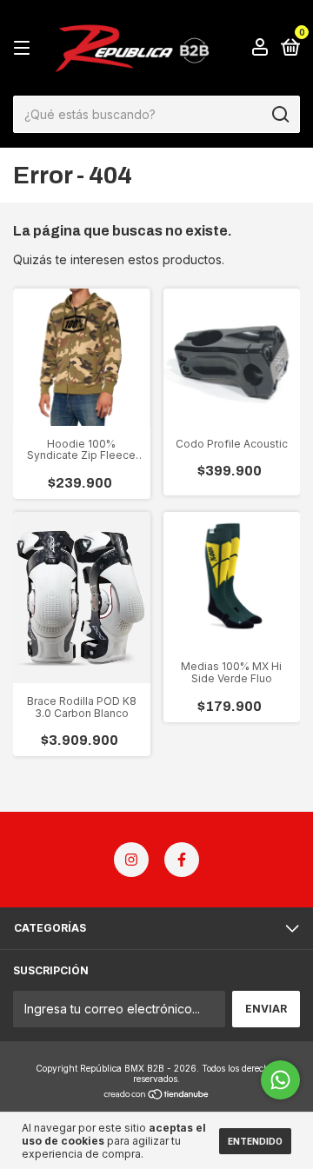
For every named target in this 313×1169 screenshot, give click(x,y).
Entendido (255, 1141)
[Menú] (25, 48)
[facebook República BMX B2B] (181, 859)
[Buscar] (279, 114)
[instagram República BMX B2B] (131, 859)
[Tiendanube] (157, 1095)
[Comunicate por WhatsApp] (280, 1079)
